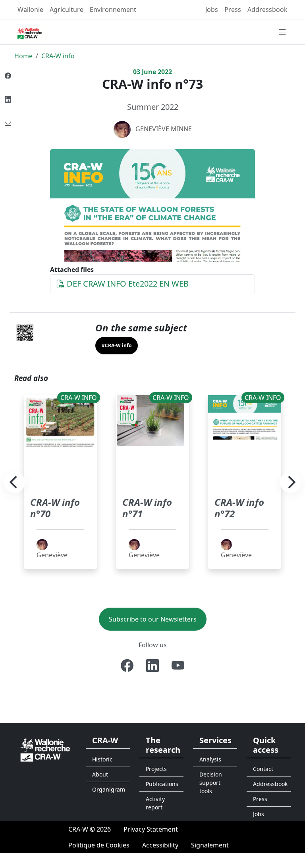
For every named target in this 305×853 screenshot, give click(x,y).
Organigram (108, 789)
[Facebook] (127, 665)
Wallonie (30, 9)
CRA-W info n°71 (147, 507)
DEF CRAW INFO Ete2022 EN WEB (127, 283)
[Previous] (14, 482)
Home (23, 56)
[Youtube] (178, 665)
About (100, 774)
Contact (263, 769)
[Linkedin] (152, 665)
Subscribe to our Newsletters (153, 619)
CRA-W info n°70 (55, 507)
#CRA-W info (116, 345)
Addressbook (267, 9)
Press (232, 9)
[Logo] (45, 749)
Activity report (155, 803)
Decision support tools (210, 783)
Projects (156, 769)
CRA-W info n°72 (239, 507)
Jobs (211, 9)
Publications (162, 784)
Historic (102, 759)
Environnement (113, 9)
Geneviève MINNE (163, 128)
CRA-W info (58, 56)
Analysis (210, 759)
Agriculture (66, 9)
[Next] (290, 482)
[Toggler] (282, 32)
